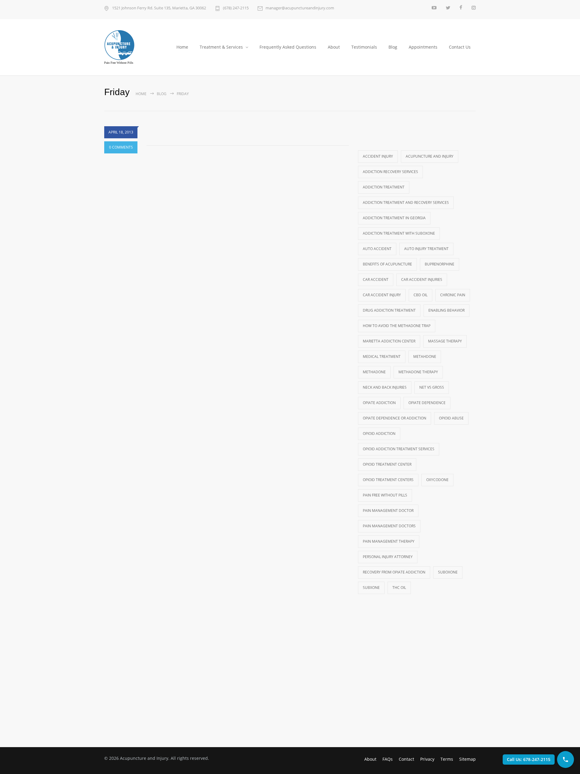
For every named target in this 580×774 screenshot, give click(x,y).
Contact (406, 759)
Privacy (427, 759)
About (334, 47)
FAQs (387, 759)
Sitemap (467, 759)
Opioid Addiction (379, 433)
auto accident (377, 248)
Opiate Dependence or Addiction (394, 418)
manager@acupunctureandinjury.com (300, 8)
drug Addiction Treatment (389, 310)
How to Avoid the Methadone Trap (396, 325)
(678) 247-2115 (236, 8)
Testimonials (364, 47)
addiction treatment (383, 187)
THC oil (399, 587)
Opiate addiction (379, 402)
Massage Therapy (445, 341)
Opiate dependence (427, 402)
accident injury (378, 156)
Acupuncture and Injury (429, 156)
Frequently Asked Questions (287, 47)
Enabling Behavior (446, 310)
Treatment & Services (221, 47)
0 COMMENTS (121, 147)
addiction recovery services (390, 171)
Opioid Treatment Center (387, 464)
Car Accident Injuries (421, 279)
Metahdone (424, 356)
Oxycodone (437, 479)
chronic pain (452, 294)
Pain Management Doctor (388, 510)
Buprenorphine (439, 264)
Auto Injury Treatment (426, 248)
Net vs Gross (431, 387)
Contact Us (460, 47)
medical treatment (382, 356)
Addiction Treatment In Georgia (394, 217)
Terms (446, 759)
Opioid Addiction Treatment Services (398, 448)
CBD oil (420, 294)
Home (182, 47)
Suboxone (448, 572)
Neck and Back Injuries (385, 387)
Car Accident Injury (382, 294)
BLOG (161, 93)
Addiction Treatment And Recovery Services (406, 202)
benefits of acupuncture (387, 264)
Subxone (371, 587)
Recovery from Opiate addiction (394, 572)
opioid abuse (451, 418)
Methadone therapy (418, 371)
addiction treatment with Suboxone (399, 233)
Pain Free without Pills (385, 495)
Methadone (374, 371)
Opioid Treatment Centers (388, 479)
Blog (392, 47)
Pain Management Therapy (388, 541)
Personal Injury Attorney (388, 556)
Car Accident (375, 279)
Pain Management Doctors (389, 525)
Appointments (423, 47)
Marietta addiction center (389, 341)
